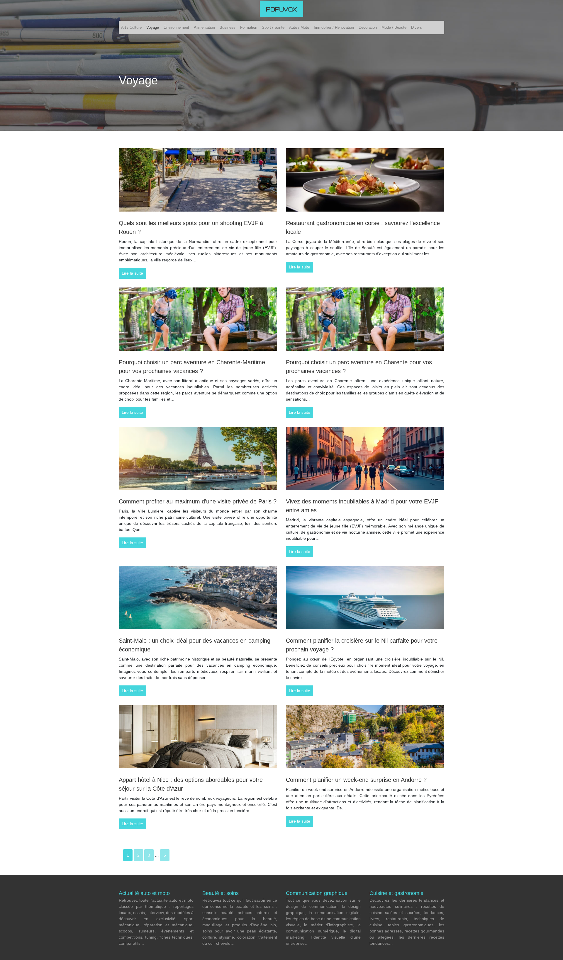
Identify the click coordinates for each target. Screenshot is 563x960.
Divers (416, 27)
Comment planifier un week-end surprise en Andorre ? (356, 780)
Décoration (368, 27)
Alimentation (204, 27)
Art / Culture (131, 27)
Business (227, 27)
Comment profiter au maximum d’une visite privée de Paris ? (198, 501)
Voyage (152, 27)
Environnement (176, 27)
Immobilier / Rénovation (334, 27)
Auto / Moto (299, 27)
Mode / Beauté (393, 27)
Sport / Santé (273, 27)
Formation (248, 27)
